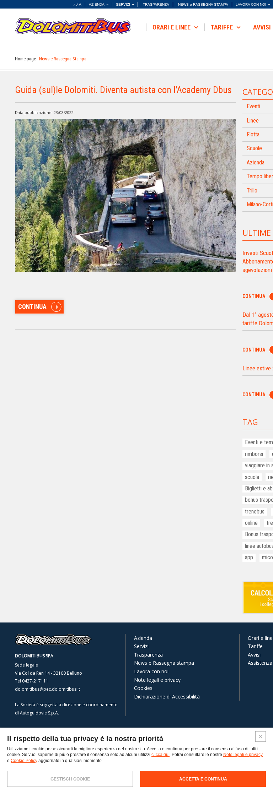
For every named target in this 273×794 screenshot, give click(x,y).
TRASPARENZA (156, 4)
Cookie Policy (24, 760)
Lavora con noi (151, 671)
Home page (25, 58)
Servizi (141, 646)
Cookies (143, 688)
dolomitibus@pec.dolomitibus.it (47, 689)
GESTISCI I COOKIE (70, 779)
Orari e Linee (172, 27)
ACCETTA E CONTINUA (203, 779)
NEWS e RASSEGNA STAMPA (203, 4)
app (249, 557)
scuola (252, 477)
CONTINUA (32, 306)
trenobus (254, 511)
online (251, 523)
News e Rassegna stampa (164, 662)
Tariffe (222, 27)
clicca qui (160, 754)
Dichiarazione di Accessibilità (167, 696)
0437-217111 (35, 681)
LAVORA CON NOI (251, 4)
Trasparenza (148, 654)
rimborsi (254, 454)
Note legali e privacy (157, 679)
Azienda (143, 638)
